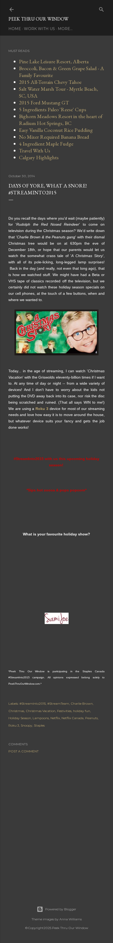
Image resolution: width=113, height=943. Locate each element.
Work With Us (39, 28)
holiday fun (81, 711)
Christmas (16, 711)
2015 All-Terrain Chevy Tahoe (50, 82)
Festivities (64, 711)
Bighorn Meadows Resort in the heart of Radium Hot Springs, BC (60, 120)
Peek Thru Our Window (38, 19)
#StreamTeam (58, 703)
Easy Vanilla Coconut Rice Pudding (56, 130)
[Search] (101, 8)
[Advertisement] (56, 823)
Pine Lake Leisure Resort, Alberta (54, 61)
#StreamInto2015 (32, 703)
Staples (39, 725)
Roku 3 (13, 725)
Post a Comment (23, 751)
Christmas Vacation (40, 711)
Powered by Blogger (60, 909)
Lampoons (41, 718)
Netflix (55, 718)
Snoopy (26, 725)
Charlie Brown (82, 703)
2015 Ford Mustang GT (44, 102)
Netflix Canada (72, 718)
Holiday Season (19, 718)
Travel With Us (34, 150)
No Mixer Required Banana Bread (54, 136)
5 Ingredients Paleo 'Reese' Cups (52, 109)
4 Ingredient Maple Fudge (46, 143)
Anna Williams (70, 919)
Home (14, 28)
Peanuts (91, 718)
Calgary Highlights (39, 157)
